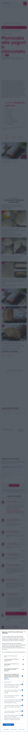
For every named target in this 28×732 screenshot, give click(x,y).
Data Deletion (6, 729)
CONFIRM (8, 724)
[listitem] (14, 656)
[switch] (23, 659)
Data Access (14, 729)
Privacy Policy (22, 729)
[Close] (25, 632)
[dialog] (14, 680)
